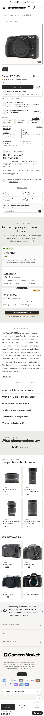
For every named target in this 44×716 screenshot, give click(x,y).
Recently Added (14, 15)
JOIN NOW (22, 674)
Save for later (22, 188)
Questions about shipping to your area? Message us (21, 94)
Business (30, 2)
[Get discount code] (39, 211)
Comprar (37, 713)
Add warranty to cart (22, 312)
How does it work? (37, 702)
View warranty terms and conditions (22, 316)
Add (39, 87)
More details (39, 117)
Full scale (40, 127)
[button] (40, 7)
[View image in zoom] (39, 26)
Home (4, 15)
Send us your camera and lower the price (17, 83)
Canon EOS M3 (26, 15)
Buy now (17, 87)
